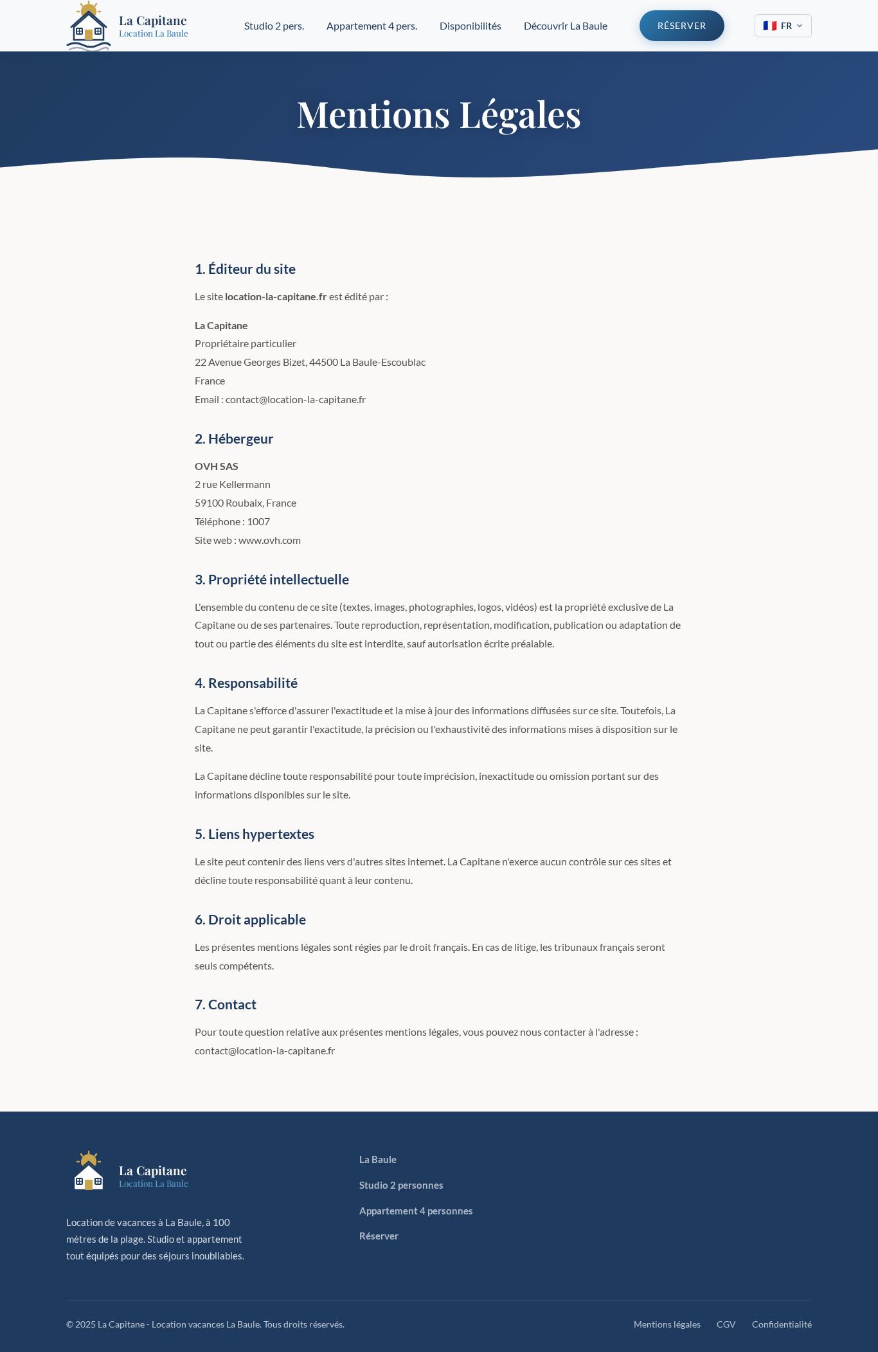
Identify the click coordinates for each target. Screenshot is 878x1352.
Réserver (682, 25)
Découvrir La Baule (565, 25)
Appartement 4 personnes (416, 1210)
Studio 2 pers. (274, 25)
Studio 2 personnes (401, 1185)
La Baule (378, 1159)
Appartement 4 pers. (372, 25)
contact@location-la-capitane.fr (265, 1050)
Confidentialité (782, 1324)
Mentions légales (667, 1324)
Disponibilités (470, 25)
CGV (726, 1324)
